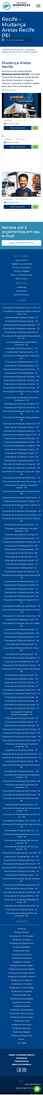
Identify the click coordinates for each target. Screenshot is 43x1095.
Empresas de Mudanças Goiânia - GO (21, 525)
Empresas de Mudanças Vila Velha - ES (21, 906)
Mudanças (21, 287)
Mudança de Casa (21, 951)
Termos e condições (21, 267)
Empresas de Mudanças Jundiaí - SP (21, 619)
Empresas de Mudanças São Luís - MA (21, 856)
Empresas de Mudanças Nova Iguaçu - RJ (21, 665)
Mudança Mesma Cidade (21, 965)
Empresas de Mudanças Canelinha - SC (21, 407)
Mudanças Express (21, 1006)
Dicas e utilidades (21, 271)
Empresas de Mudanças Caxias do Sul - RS (21, 435)
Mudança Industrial (21, 962)
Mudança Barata (21, 932)
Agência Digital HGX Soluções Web (28, 1088)
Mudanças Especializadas (21, 999)
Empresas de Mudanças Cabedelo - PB (21, 377)
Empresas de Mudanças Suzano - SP (21, 875)
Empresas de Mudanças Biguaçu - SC (21, 365)
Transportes (21, 291)
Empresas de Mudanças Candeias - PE (21, 404)
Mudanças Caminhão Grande (21, 973)
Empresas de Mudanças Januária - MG (21, 596)
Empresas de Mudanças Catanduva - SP (21, 431)
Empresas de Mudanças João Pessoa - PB (21, 606)
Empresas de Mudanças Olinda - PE (21, 675)
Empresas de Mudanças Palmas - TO (21, 686)
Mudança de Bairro (21, 947)
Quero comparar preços (21, 275)
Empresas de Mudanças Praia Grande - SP (21, 740)
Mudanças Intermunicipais (21, 1013)
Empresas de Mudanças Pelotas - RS (21, 697)
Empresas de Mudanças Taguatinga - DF (21, 885)
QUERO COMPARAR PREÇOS (21, 243)
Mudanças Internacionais (21, 1017)
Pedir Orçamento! (17, 128)
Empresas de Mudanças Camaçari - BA (21, 380)
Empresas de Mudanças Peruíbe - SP (21, 701)
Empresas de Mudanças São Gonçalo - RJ (21, 820)
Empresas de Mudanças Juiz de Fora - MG (21, 616)
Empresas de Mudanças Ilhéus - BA (21, 553)
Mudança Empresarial (21, 958)
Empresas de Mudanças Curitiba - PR (21, 457)
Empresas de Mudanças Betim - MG (21, 362)
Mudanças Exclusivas (21, 1002)
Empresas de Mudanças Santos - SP (21, 804)
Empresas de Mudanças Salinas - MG (21, 761)
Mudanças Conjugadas (21, 991)
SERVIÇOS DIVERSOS (21, 1064)
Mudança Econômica (21, 954)
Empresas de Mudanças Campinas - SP (21, 388)
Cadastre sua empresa (21, 264)
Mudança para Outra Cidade (21, 969)
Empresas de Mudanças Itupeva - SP (21, 581)
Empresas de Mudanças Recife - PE (21, 750)
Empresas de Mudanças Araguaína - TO (21, 325)
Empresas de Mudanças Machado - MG (21, 633)
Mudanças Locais (21, 1021)
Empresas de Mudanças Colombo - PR (21, 442)
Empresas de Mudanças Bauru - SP (22, 348)
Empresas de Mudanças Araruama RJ (21, 332)
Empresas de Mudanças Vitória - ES (21, 909)
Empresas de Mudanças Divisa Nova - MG (21, 468)
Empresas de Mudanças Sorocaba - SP (21, 871)
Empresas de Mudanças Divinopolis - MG (21, 464)
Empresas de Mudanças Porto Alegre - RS (21, 729)
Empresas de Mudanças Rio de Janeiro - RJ (21, 757)
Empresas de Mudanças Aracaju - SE (21, 321)
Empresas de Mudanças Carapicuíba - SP (21, 423)
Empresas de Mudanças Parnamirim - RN (21, 690)
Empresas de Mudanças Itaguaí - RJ (21, 564)
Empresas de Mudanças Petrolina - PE (21, 708)
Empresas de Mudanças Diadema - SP (21, 460)
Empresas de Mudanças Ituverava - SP (21, 585)
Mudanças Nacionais (21, 1028)
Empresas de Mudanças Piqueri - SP (21, 722)
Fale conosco (21, 279)
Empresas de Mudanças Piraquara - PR (21, 725)
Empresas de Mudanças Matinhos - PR (21, 640)
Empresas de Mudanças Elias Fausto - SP (21, 478)
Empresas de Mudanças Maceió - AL (21, 629)
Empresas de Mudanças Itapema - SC (21, 571)
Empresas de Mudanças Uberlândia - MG (21, 892)
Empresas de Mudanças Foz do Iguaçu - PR (21, 515)
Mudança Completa (21, 940)
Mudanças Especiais (22, 995)
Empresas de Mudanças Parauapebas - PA (21, 511)
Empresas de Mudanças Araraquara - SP (21, 328)
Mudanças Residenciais (21, 1035)
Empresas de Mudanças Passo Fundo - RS (21, 693)
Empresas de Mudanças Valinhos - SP (21, 896)
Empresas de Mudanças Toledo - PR (21, 888)
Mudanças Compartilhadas (21, 988)
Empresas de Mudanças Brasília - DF (21, 373)
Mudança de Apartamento (21, 943)
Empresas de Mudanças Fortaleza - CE (21, 501)
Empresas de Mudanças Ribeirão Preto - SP (21, 754)
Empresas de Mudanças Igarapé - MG (22, 549)
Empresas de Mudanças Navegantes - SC (21, 658)
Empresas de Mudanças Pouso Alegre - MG (21, 736)
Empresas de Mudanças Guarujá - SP (21, 534)
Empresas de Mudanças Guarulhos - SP (21, 538)
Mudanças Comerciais (21, 984)
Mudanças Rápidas (21, 1032)
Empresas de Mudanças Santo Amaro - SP (21, 791)
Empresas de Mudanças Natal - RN (21, 654)
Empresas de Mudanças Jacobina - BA (21, 592)
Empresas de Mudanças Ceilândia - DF (21, 438)
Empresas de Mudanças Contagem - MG (21, 446)
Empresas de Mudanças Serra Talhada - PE (21, 867)
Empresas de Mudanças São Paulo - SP (21, 860)
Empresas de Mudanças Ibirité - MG (21, 546)
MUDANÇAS (21, 1058)
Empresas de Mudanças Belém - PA (21, 352)
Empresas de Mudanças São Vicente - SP (21, 864)
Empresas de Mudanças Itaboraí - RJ (21, 560)
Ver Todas (21, 1043)
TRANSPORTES (21, 1061)
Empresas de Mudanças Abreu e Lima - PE (21, 308)
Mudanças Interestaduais (21, 1010)
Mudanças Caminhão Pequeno (22, 976)
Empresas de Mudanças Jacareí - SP (21, 589)
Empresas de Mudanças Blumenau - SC (22, 369)
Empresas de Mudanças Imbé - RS (21, 557)
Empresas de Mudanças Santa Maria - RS (21, 781)
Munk (21, 1039)
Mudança (21, 928)
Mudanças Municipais (21, 1024)
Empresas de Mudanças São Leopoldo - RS (21, 853)
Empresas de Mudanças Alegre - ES (21, 317)
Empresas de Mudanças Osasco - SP (21, 679)
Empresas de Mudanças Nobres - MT (21, 661)
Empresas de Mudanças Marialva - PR (22, 637)
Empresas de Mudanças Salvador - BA (21, 771)
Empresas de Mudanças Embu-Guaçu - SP (21, 481)
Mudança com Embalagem (21, 936)
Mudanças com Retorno (21, 980)
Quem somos (21, 260)
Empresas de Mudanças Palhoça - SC (21, 682)
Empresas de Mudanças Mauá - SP (21, 644)
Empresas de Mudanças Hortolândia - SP (21, 542)
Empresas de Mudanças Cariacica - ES (21, 427)
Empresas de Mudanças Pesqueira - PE (21, 705)
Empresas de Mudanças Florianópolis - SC (21, 497)
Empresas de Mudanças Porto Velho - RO (21, 733)
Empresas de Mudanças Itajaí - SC (21, 568)
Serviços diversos (21, 294)
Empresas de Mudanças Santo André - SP (21, 795)
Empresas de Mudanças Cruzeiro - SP (21, 449)
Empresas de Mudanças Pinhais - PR (21, 718)
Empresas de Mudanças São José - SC (21, 830)
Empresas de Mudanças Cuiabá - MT (21, 453)
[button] (18, 40)
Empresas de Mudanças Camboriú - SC (21, 384)
